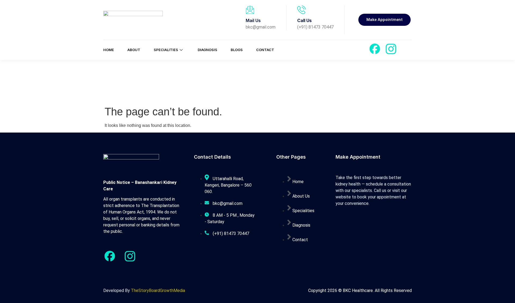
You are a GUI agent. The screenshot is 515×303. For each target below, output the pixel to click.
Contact (265, 50)
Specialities (166, 50)
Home (108, 50)
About (133, 50)
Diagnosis (207, 50)
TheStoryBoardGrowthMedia (158, 290)
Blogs (237, 50)
